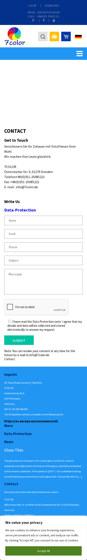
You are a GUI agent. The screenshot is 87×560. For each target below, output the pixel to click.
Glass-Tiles (13, 450)
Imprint (10, 374)
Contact (11, 483)
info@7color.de (48, 12)
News (8, 441)
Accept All (43, 551)
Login (33, 5)
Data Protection (18, 433)
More (8, 425)
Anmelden (52, 5)
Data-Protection (20, 210)
